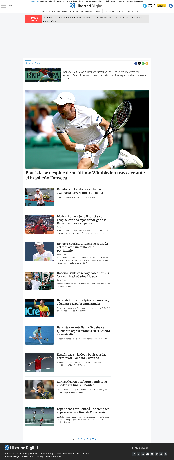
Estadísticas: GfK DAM (28, 457)
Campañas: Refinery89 (12, 457)
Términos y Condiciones (40, 453)
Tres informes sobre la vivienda (78, 1)
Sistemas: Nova (56, 457)
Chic (105, 11)
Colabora (161, 6)
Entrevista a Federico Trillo (47, 1)
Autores (85, 453)
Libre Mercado (54, 11)
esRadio (130, 11)
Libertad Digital (68, 447)
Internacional (86, 11)
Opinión (37, 11)
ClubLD (137, 11)
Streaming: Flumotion (43, 457)
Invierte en (66, 11)
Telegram (161, 454)
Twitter (138, 454)
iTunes (165, 454)
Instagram (143, 454)
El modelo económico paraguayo (133, 1)
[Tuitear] (139, 63)
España (44, 11)
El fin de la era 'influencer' (96, 1)
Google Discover (152, 454)
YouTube (147, 454)
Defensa (76, 11)
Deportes (98, 11)
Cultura (112, 11)
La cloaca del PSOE (62, 1)
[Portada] (87, 5)
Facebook (134, 454)
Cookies (57, 453)
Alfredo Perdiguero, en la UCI (113, 1)
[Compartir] (135, 63)
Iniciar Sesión (171, 6)
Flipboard (156, 454)
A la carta (121, 11)
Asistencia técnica (71, 453)
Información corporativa (16, 453)
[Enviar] (143, 63)
